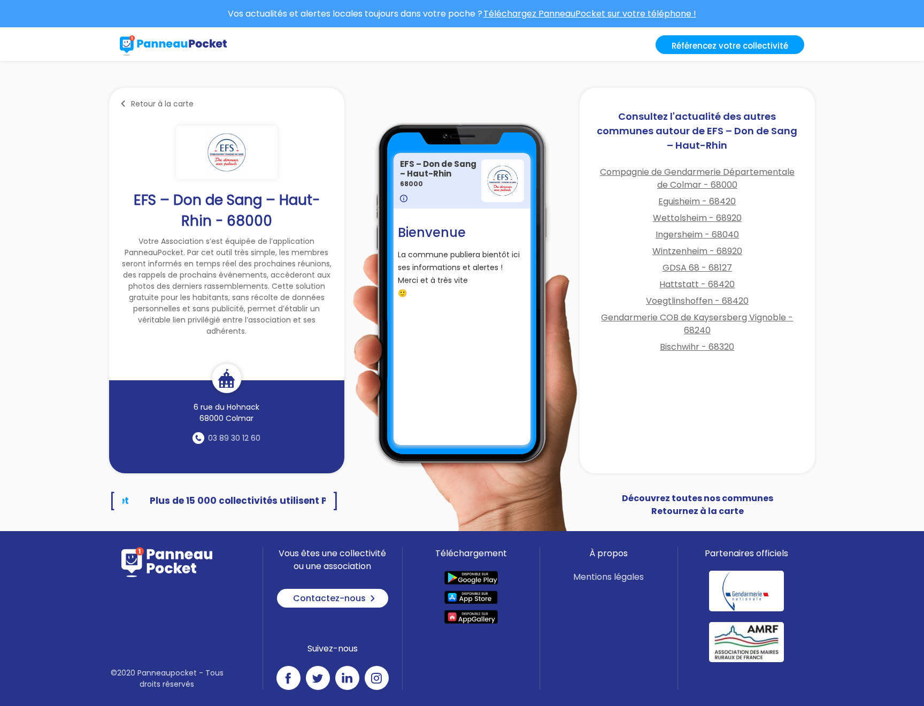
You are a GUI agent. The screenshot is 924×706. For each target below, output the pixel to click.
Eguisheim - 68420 (697, 201)
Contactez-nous (329, 598)
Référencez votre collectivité (730, 45)
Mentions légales (608, 577)
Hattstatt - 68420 (697, 284)
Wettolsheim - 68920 (697, 218)
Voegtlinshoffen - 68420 (697, 301)
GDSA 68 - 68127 (697, 268)
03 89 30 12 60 (234, 438)
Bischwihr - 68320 (697, 347)
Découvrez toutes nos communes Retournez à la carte (697, 504)
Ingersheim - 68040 (697, 234)
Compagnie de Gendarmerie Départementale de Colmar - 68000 (697, 178)
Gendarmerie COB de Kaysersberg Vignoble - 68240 (697, 323)
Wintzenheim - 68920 (697, 251)
